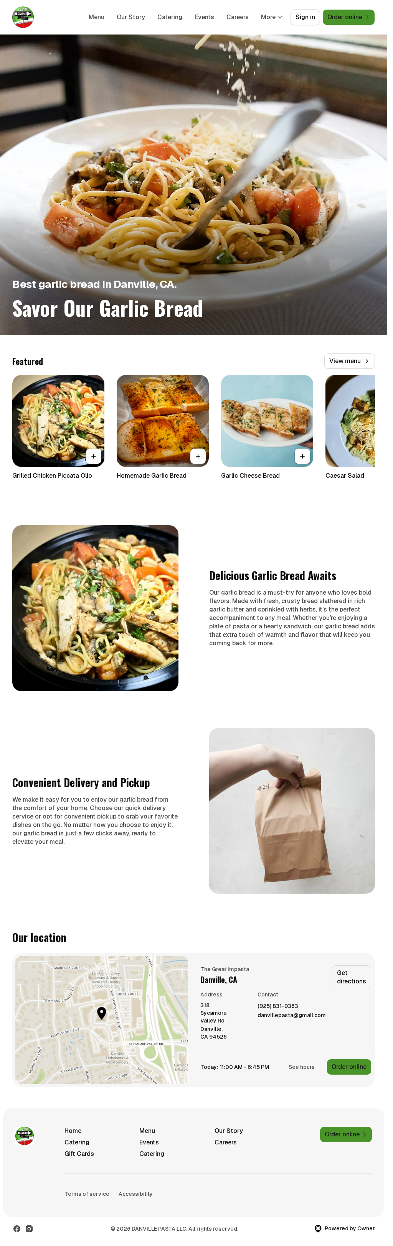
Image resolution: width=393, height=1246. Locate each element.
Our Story (131, 17)
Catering (169, 17)
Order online (349, 1067)
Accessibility (136, 1193)
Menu (96, 17)
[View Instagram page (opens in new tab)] (29, 1228)
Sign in (305, 17)
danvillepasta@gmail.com (292, 1015)
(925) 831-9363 (278, 1006)
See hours (302, 1067)
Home (72, 1131)
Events (204, 17)
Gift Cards (79, 1154)
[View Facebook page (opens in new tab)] (16, 1228)
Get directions (351, 977)
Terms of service (86, 1193)
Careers (237, 17)
